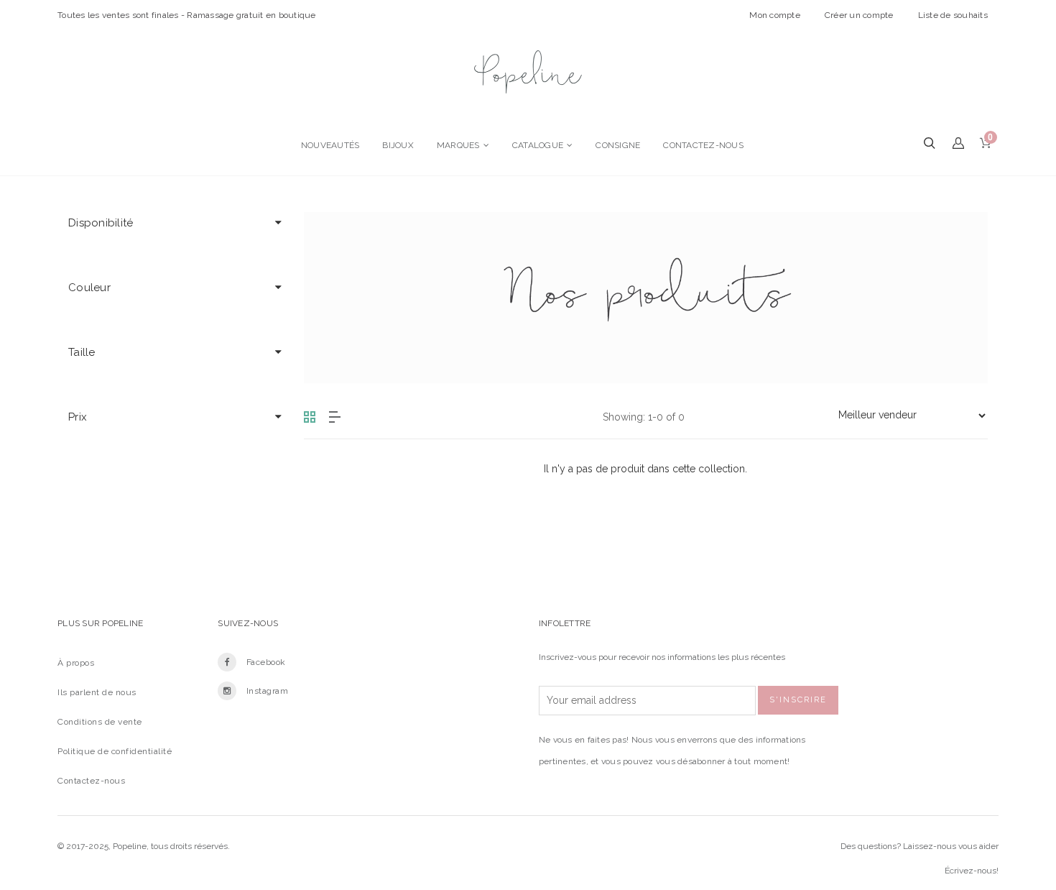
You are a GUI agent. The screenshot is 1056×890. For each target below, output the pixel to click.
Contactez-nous (91, 781)
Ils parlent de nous (96, 692)
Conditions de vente (99, 722)
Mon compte (774, 15)
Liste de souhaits (953, 15)
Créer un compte (859, 15)
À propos (75, 663)
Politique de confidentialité (114, 751)
